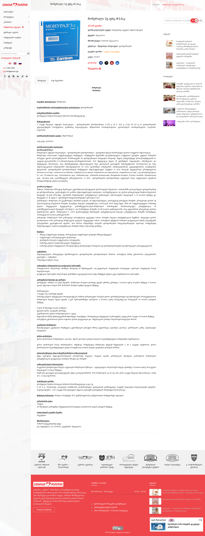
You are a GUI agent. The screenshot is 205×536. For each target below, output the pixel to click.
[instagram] (13, 76)
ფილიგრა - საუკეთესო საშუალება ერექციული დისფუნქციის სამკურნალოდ (188, 65)
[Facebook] (101, 63)
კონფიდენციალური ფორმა (105, 507)
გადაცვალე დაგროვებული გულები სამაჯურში (181, 499)
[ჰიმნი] (22, 76)
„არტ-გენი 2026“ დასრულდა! (188, 121)
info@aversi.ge (12, 71)
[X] (106, 63)
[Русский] (20, 63)
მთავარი (156, 5)
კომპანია (8, 22)
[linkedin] (18, 76)
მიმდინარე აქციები (12, 27)
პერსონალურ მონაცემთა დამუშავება (109, 504)
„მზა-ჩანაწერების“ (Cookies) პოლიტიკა (110, 511)
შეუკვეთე (93, 68)
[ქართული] (10, 63)
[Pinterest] (112, 63)
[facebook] (5, 76)
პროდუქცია (9, 17)
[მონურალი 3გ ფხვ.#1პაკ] (59, 41)
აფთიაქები (8, 12)
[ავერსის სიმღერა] (26, 76)
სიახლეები (168, 76)
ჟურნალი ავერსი (11, 32)
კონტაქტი (8, 48)
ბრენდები (8, 43)
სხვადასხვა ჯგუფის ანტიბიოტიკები (127, 30)
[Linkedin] (117, 63)
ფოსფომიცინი (125, 46)
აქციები (166, 34)
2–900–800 (10, 68)
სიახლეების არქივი (10, 58)
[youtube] (9, 76)
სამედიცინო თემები (12, 37)
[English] (15, 63)
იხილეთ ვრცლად (43, 509)
